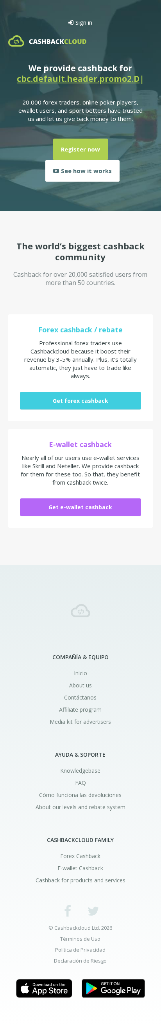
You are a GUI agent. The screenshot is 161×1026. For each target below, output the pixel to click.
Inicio (80, 673)
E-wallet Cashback (80, 868)
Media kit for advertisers (80, 721)
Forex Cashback (80, 856)
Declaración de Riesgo (80, 960)
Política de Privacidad (80, 949)
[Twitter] (93, 910)
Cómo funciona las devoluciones (80, 795)
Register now (80, 149)
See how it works (86, 171)
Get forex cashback (80, 400)
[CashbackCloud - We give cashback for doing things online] (47, 41)
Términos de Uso (80, 938)
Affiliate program (80, 709)
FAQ (80, 782)
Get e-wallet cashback (80, 507)
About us (80, 685)
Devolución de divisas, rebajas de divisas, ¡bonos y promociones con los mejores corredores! (80, 610)
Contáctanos (80, 697)
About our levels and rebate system (80, 807)
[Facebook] (68, 910)
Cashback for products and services (80, 880)
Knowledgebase (80, 770)
